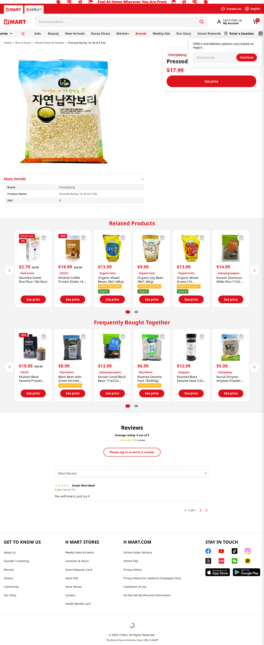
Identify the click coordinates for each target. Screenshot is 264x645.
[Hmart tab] (13, 9)
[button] (74, 179)
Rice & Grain (23, 43)
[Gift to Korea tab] (34, 9)
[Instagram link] (247, 551)
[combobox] (121, 22)
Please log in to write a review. (132, 452)
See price (211, 81)
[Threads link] (208, 561)
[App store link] (217, 572)
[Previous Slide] (9, 270)
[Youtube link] (221, 551)
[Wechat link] (234, 561)
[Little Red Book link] (221, 561)
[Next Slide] (254, 270)
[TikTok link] (234, 551)
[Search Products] (201, 21)
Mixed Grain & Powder (49, 43)
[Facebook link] (208, 551)
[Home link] (7, 45)
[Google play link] (246, 572)
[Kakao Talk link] (247, 561)
